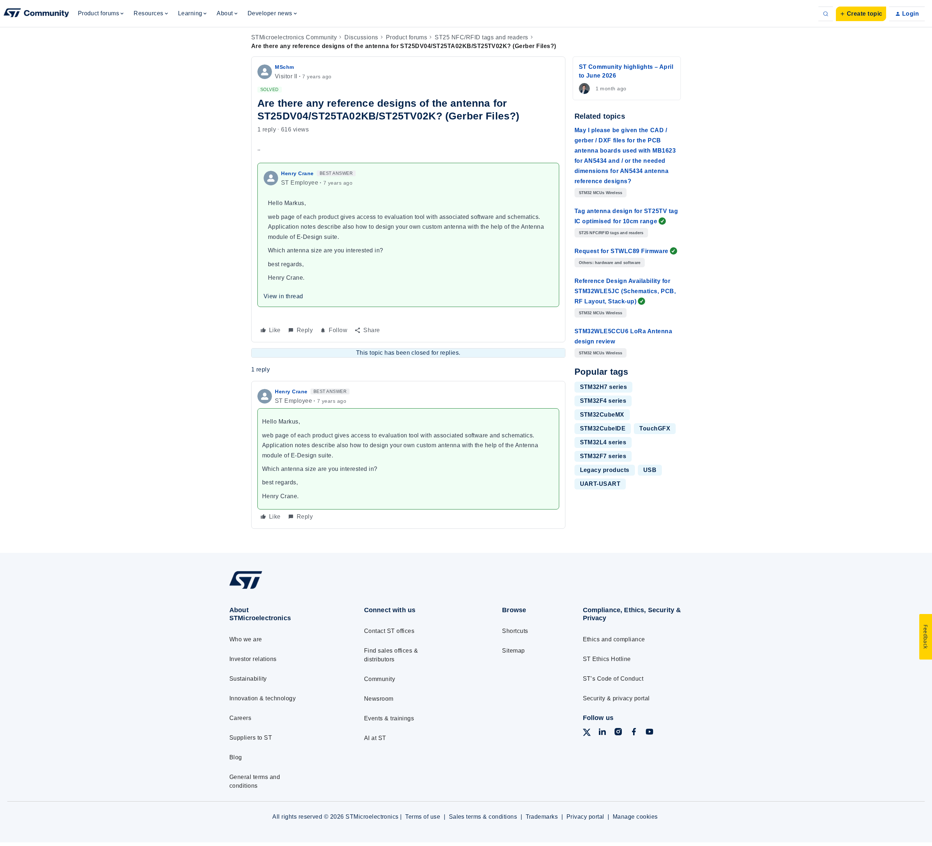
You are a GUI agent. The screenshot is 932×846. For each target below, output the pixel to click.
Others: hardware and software (610, 262)
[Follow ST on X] (587, 734)
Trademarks (542, 817)
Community (379, 679)
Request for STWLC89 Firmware (621, 251)
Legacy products (604, 470)
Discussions (361, 37)
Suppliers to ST (250, 738)
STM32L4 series (603, 442)
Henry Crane (297, 173)
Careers (240, 718)
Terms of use (422, 817)
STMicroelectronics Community (294, 37)
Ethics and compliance (614, 639)
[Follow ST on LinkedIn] (602, 733)
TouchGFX (654, 428)
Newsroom (379, 699)
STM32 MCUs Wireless (601, 192)
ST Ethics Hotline (607, 659)
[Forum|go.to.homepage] (36, 13)
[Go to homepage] (283, 588)
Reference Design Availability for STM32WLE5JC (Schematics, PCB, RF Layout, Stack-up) (625, 291)
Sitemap (513, 651)
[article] (408, 455)
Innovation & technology (262, 698)
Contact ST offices (389, 631)
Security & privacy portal (616, 698)
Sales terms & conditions (483, 817)
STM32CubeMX (602, 415)
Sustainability (248, 679)
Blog (235, 757)
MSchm (284, 67)
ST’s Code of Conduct (613, 679)
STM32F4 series (603, 401)
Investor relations (253, 659)
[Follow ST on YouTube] (649, 733)
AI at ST (375, 738)
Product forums (406, 37)
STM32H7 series (603, 387)
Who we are (245, 639)
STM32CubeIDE (603, 428)
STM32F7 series (603, 456)
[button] (861, 14)
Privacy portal (585, 817)
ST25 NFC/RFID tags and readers (481, 37)
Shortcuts (515, 631)
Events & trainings (389, 718)
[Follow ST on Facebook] (633, 733)
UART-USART (600, 484)
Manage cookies (635, 817)
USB (649, 470)
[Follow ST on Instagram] (618, 733)
